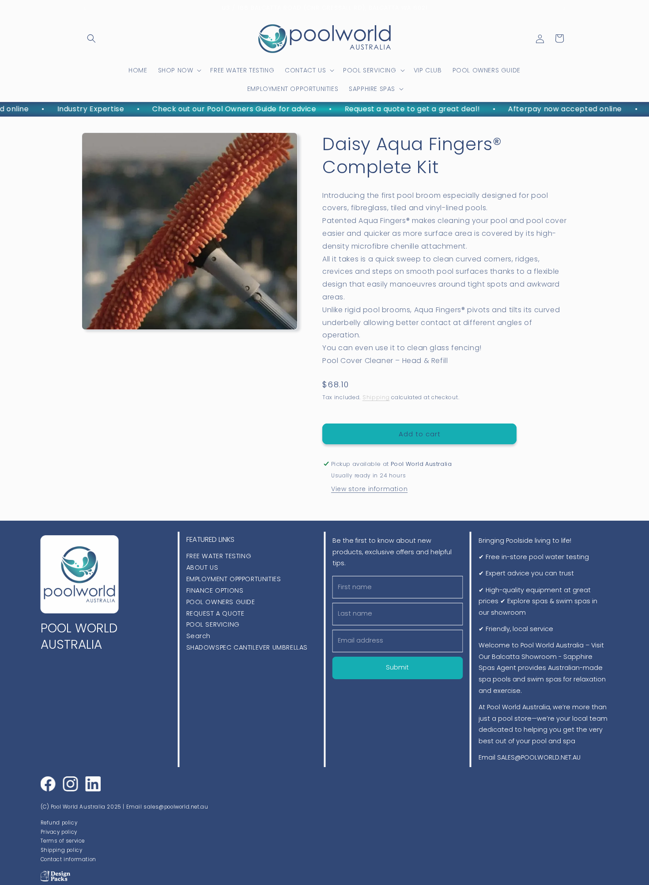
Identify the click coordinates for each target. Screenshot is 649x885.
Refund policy (58, 822)
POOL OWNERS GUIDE (220, 602)
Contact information (68, 858)
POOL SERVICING (213, 624)
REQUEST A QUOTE (215, 613)
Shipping (376, 397)
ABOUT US (202, 567)
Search (198, 636)
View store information (369, 488)
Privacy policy (58, 831)
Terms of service (62, 840)
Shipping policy (61, 850)
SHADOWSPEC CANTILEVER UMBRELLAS (247, 647)
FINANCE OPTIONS (215, 590)
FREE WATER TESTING (219, 556)
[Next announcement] (564, 8)
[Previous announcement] (84, 8)
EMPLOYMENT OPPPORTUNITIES (233, 579)
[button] (91, 38)
